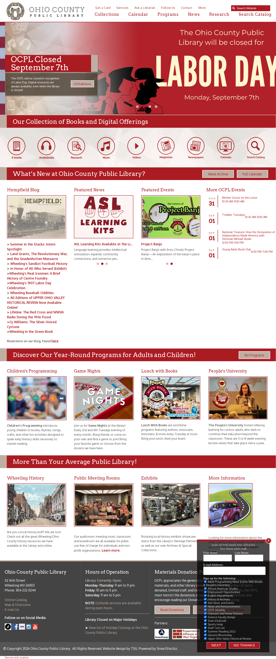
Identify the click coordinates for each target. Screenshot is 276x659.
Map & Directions (18, 605)
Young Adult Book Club (236, 249)
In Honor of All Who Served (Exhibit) (38, 268)
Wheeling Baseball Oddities (32, 293)
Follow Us (168, 8)
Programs (168, 14)
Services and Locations (17, 657)
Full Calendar (252, 174)
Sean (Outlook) (216, 620)
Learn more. (111, 550)
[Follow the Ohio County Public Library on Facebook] (15, 628)
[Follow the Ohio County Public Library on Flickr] (22, 628)
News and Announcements (223, 606)
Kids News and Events (220, 602)
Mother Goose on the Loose (239, 197)
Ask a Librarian (144, 8)
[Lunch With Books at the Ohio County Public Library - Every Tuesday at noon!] (172, 422)
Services (122, 8)
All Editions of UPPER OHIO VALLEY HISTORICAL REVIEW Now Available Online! (36, 302)
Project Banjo (151, 244)
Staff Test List (216, 627)
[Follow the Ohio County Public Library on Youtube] (35, 628)
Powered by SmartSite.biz (158, 648)
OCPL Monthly (216, 610)
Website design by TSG (120, 648)
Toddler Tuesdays (233, 214)
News (194, 14)
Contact (186, 8)
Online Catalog (16, 600)
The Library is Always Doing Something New (108, 244)
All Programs (254, 355)
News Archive (218, 174)
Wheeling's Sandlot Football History (38, 263)
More (202, 8)
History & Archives (218, 599)
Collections (107, 14)
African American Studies (222, 588)
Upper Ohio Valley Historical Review (229, 638)
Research (219, 14)
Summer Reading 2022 (221, 631)
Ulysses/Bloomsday (219, 635)
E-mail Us (12, 609)
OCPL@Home (77, 84)
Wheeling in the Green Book (31, 331)
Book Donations (172, 610)
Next (216, 645)
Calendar (138, 14)
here (54, 341)
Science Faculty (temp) (221, 617)
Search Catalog (255, 14)
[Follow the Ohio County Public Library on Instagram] (28, 628)
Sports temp (215, 624)
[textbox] (252, 8)
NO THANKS (244, 645)
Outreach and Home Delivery (225, 613)
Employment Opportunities (223, 592)
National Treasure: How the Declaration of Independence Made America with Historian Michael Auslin (248, 235)
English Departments (220, 595)
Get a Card (102, 8)
